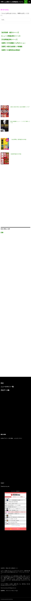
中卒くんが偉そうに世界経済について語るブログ (12, 2)
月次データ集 (5, 390)
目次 (2, 383)
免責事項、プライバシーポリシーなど (9, 590)
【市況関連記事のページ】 (9, 39)
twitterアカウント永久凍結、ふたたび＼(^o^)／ (11, 438)
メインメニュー (29, 2)
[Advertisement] (11, 79)
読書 (2, 232)
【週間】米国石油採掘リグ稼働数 (11, 46)
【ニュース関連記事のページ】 (11, 36)
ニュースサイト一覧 (7, 386)
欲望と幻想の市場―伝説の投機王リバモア (20, 106)
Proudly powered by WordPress (7, 599)
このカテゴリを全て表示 (15, 525)
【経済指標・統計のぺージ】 (10, 32)
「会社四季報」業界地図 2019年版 (18, 139)
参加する (24, 526)
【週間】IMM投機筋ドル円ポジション (13, 43)
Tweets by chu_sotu (5, 486)
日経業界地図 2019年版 (16, 154)
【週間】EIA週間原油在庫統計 (10, 50)
